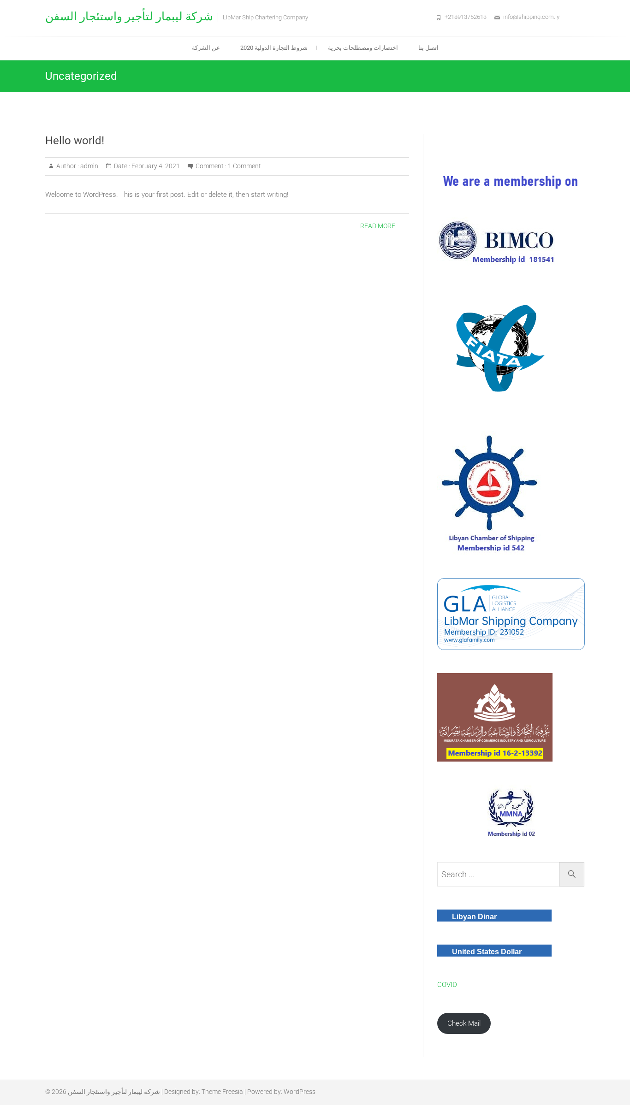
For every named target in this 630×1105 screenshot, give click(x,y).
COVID (447, 985)
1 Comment (244, 166)
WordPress (299, 1091)
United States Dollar (487, 952)
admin (88, 166)
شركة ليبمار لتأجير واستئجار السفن (129, 16)
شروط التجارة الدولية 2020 (274, 47)
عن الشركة (206, 47)
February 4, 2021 (155, 166)
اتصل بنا (428, 47)
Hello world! (74, 140)
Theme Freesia (222, 1091)
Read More (377, 226)
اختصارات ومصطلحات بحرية (363, 47)
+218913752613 (466, 16)
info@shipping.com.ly (531, 16)
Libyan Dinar (474, 917)
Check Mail (464, 1023)
